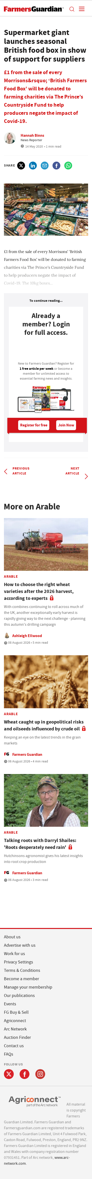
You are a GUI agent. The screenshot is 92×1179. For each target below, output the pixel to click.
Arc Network (15, 1029)
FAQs (8, 1054)
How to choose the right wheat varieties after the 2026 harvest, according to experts (39, 591)
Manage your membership (28, 987)
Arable (11, 576)
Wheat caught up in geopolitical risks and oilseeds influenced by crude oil (44, 725)
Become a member (21, 979)
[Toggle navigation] (80, 9)
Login (45, 350)
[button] (71, 9)
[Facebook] (24, 1074)
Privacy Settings (18, 962)
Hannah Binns (32, 135)
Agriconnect (15, 1021)
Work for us (14, 954)
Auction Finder (17, 1037)
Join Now (66, 425)
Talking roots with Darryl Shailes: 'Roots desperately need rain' (40, 844)
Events (10, 1004)
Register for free (33, 425)
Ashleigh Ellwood (27, 635)
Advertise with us (20, 945)
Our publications (19, 995)
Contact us (14, 1046)
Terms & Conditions (22, 970)
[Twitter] (9, 1074)
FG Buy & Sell (16, 1012)
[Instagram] (40, 1074)
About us (12, 937)
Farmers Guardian (27, 754)
